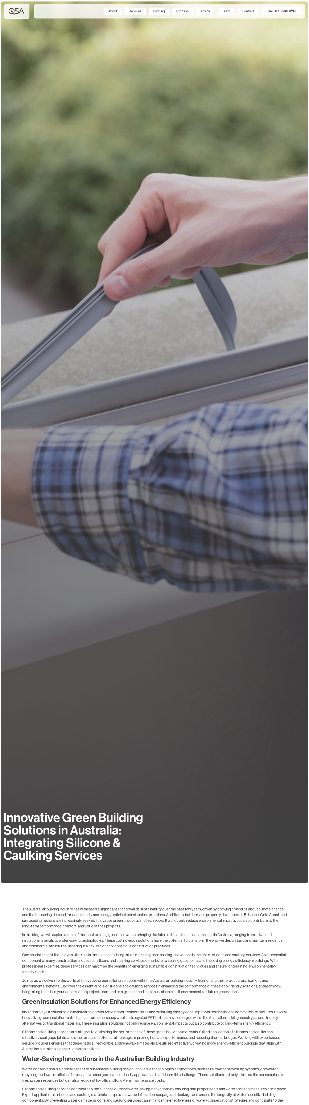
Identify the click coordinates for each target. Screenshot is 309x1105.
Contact (248, 11)
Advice (205, 11)
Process (182, 11)
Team (226, 11)
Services (135, 11)
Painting (159, 11)
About (112, 11)
